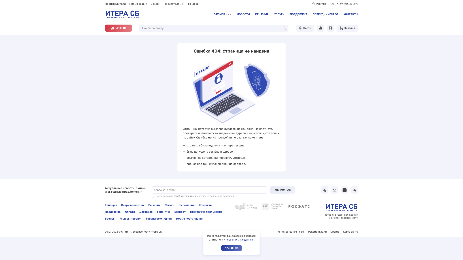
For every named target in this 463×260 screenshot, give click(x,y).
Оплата (130, 211)
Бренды (110, 218)
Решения (262, 14)
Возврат (180, 211)
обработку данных (184, 196)
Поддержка (298, 14)
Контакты (350, 14)
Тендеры (193, 3)
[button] (118, 28)
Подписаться (283, 189)
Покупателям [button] (172, 3)
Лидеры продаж (130, 218)
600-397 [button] (346, 4)
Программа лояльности (206, 211)
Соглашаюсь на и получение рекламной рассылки (195, 196)
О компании (223, 14)
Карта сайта (350, 231)
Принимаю (231, 248)
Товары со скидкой (159, 218)
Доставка (146, 211)
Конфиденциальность (291, 231)
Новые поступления (189, 218)
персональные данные (240, 239)
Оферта (334, 231)
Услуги (279, 14)
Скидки (155, 3)
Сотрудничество (325, 14)
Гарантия (163, 211)
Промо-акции (138, 3)
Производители (115, 3)
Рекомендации (317, 231)
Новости (243, 14)
